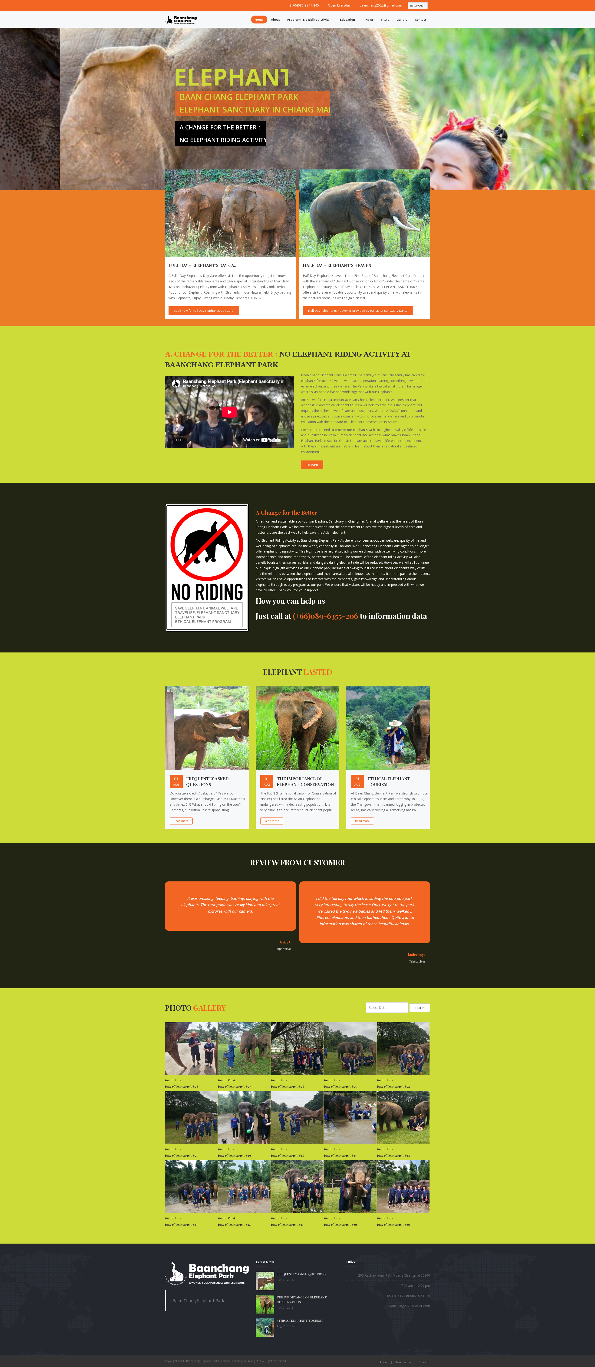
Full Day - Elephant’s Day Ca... (330, 265)
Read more (181, 821)
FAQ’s (385, 19)
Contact (420, 19)
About (275, 19)
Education (347, 19)
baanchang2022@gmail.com (381, 5)
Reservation (417, 5)
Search (420, 1008)
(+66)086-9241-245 (304, 5)
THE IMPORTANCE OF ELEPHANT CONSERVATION (305, 782)
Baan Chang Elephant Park (198, 1300)
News (369, 19)
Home (259, 19)
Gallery (402, 19)
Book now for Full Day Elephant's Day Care (331, 310)
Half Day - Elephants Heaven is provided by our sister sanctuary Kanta (216, 310)
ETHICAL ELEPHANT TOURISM (300, 1320)
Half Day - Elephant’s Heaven (196, 265)
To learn (312, 465)
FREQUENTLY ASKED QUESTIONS (207, 782)
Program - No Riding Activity (308, 19)
